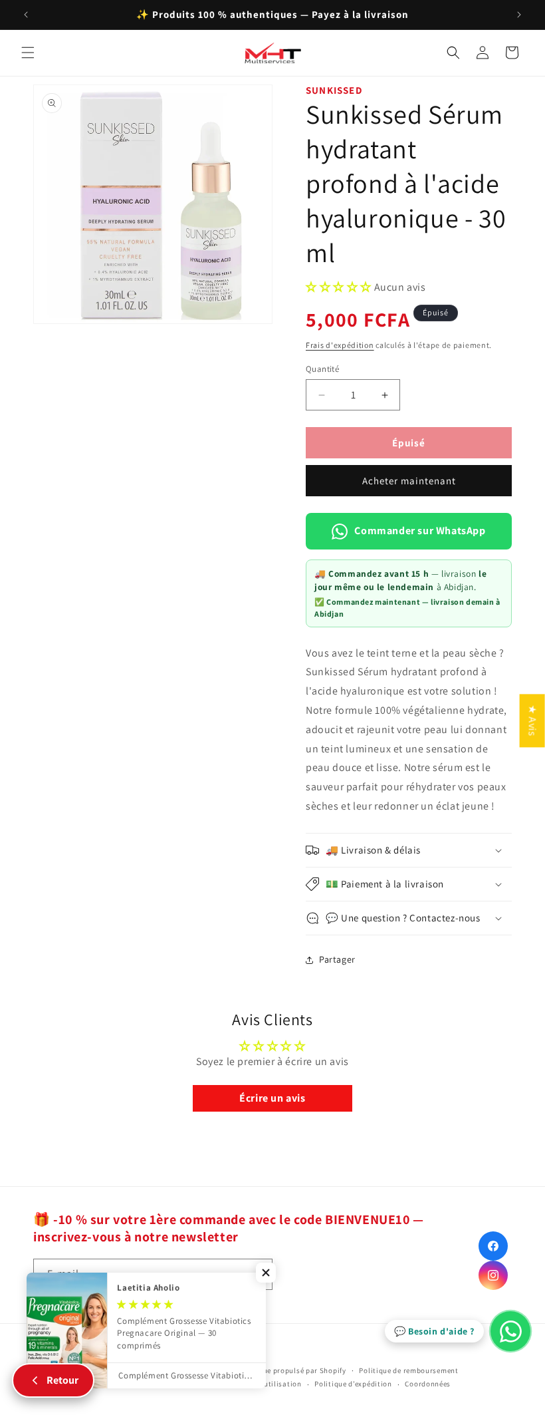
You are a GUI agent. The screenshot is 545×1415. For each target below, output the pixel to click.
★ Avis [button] (533, 720)
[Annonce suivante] (519, 14)
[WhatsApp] (510, 1331)
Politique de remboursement (408, 1370)
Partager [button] (337, 959)
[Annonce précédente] (26, 14)
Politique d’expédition (352, 1383)
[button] (28, 52)
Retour (62, 1380)
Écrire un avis (272, 1098)
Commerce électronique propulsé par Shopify (267, 1370)
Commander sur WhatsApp (419, 531)
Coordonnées (428, 1383)
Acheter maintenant (409, 480)
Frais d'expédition (340, 345)
